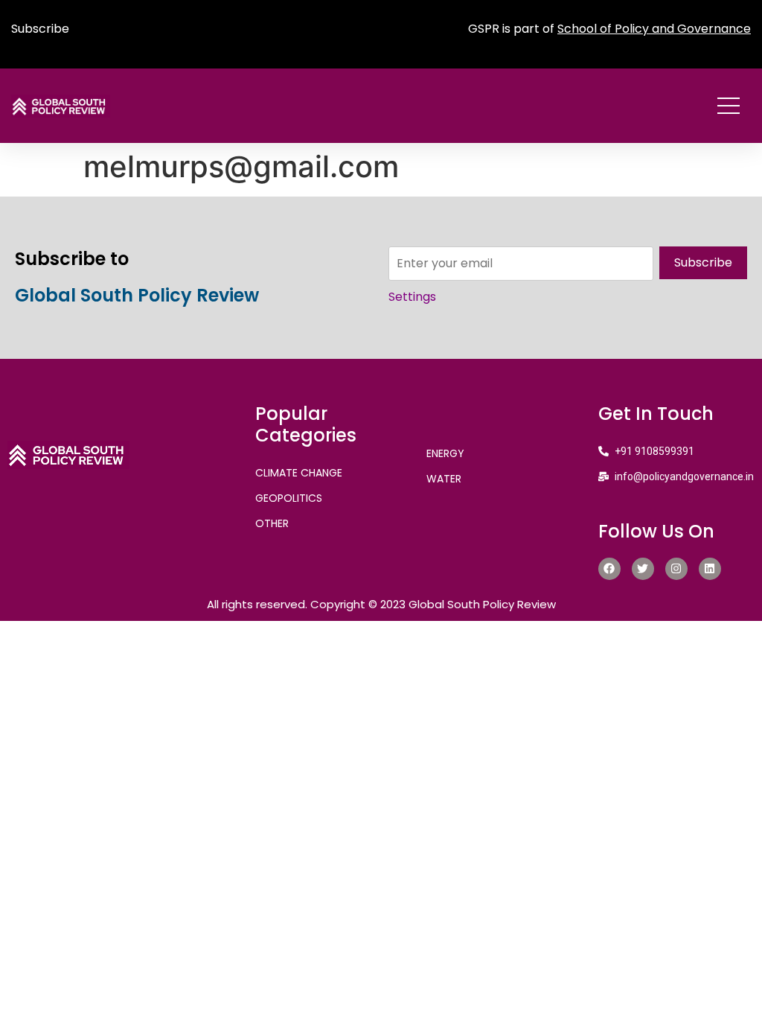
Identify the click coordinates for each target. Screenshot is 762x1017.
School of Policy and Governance (654, 28)
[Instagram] (676, 569)
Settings (412, 296)
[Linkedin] (710, 569)
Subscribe (40, 28)
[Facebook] (609, 569)
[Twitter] (643, 569)
